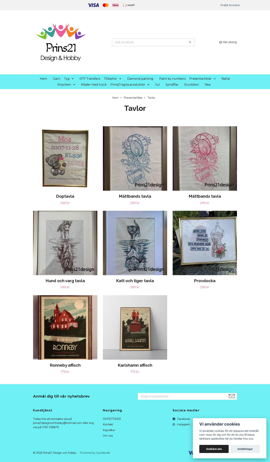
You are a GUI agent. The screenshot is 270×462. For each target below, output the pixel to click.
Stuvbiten (191, 84)
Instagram (183, 424)
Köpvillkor (109, 430)
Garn (56, 78)
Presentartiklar (200, 78)
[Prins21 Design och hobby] (84, 42)
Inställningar (245, 448)
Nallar (226, 78)
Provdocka (204, 280)
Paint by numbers (172, 78)
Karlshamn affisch (135, 365)
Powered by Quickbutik (95, 452)
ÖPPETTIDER (112, 419)
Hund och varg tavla (65, 280)
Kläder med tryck (94, 84)
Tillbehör (110, 78)
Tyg (67, 78)
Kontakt (108, 424)
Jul (157, 84)
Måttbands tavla (135, 196)
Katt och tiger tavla (135, 280)
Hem (43, 78)
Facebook (183, 419)
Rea (207, 84)
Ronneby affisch (65, 365)
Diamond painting (140, 78)
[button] (73, 78)
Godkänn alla (214, 448)
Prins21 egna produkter (127, 84)
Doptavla (65, 196)
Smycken (64, 84)
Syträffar (172, 84)
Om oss (108, 435)
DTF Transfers (90, 78)
